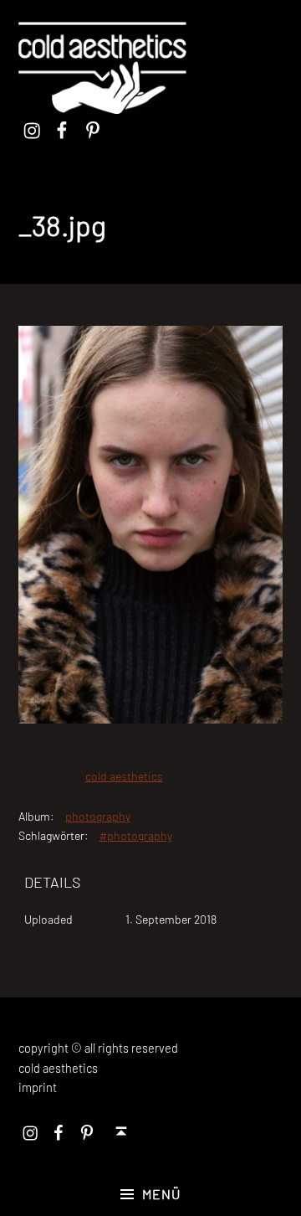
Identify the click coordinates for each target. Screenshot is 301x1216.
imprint (37, 1087)
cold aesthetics (124, 776)
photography (97, 816)
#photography (135, 835)
